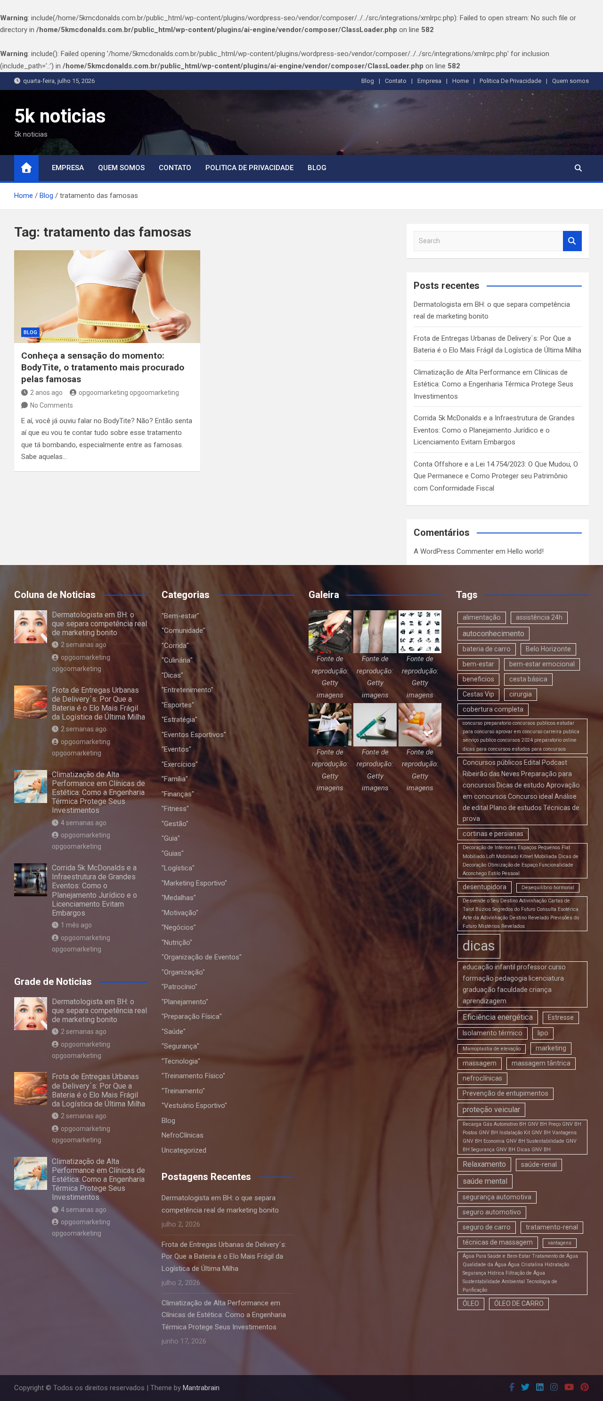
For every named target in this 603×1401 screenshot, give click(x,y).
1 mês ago (76, 925)
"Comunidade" (183, 630)
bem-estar (478, 664)
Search (572, 241)
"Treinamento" (183, 1091)
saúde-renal (539, 1164)
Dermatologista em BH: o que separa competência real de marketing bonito (99, 623)
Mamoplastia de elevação (492, 1049)
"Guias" (173, 853)
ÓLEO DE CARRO (519, 1303)
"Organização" (183, 972)
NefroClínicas (183, 1135)
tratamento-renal (552, 1227)
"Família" (175, 779)
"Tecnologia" (181, 1061)
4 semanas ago (83, 823)
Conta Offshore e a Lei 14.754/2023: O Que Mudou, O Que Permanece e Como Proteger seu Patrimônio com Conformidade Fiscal (496, 476)
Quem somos (570, 80)
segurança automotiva (497, 1197)
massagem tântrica (541, 1063)
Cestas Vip (478, 694)
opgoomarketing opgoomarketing (129, 392)
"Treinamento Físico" (193, 1076)
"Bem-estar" (180, 616)
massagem (480, 1063)
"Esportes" (178, 705)
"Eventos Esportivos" (194, 734)
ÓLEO (471, 1303)
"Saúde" (174, 1031)
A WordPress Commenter (454, 551)
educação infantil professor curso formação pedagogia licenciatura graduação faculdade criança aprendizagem (514, 984)
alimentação (482, 617)
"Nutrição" (177, 942)
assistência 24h (539, 617)
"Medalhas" (179, 897)
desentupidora (484, 887)
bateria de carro (487, 649)
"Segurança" (180, 1046)
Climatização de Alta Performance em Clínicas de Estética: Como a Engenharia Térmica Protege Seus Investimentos (493, 384)
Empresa (429, 80)
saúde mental (485, 1181)
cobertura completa (493, 709)
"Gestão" (175, 823)
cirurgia (520, 694)
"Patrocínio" (179, 987)
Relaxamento (484, 1164)
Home (460, 80)
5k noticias (60, 116)
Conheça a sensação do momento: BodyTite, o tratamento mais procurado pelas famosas (102, 367)
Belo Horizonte (548, 649)
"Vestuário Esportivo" (194, 1105)
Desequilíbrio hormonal (548, 888)
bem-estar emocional (542, 664)
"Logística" (178, 868)
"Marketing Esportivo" (194, 883)
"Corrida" (175, 645)
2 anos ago (46, 392)
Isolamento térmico (492, 1033)
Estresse (561, 1017)
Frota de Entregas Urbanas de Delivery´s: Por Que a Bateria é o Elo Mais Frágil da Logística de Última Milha (98, 704)
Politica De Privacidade (510, 80)
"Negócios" (179, 927)
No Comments (51, 405)
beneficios (478, 679)
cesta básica (528, 679)
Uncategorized (184, 1150)
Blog (367, 80)
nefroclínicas (482, 1078)
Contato (396, 80)
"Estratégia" (179, 719)
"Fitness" (175, 808)
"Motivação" (180, 913)
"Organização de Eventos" (202, 957)
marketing (551, 1048)
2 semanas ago (83, 644)
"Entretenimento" (187, 690)
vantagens (559, 1243)
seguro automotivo (492, 1212)
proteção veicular (491, 1109)
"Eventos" (176, 749)
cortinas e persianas (493, 833)
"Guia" (171, 838)
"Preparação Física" (192, 1016)
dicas (479, 946)
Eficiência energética (498, 1017)
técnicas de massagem (498, 1242)
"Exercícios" (180, 764)
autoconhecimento (493, 633)
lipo (543, 1033)
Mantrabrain (201, 1388)
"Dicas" (172, 675)
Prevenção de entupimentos (505, 1093)
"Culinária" (177, 660)
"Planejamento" (185, 1002)
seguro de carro (487, 1227)
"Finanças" (178, 794)
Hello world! (525, 551)
